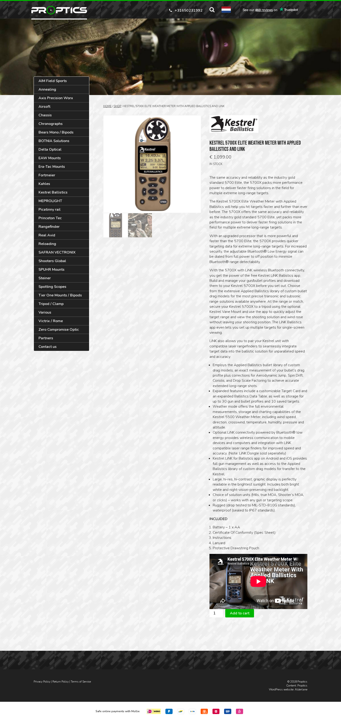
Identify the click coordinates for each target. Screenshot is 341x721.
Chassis (45, 115)
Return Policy (60, 681)
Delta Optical (50, 149)
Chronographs (51, 123)
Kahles (44, 183)
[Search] (212, 9)
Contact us (48, 346)
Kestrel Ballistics (53, 192)
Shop (117, 106)
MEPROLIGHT (50, 200)
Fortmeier (47, 175)
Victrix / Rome (51, 321)
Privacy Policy (42, 681)
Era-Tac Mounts (52, 166)
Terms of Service (81, 681)
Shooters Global (52, 261)
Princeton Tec (50, 218)
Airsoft (44, 106)
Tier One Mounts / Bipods (60, 295)
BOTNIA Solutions (54, 140)
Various (45, 312)
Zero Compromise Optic (59, 329)
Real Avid (47, 235)
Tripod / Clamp (51, 303)
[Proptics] (59, 10)
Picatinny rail (50, 209)
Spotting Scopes (52, 286)
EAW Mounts (50, 158)
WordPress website (281, 689)
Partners (46, 338)
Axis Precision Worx (56, 98)
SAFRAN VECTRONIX (57, 252)
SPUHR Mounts (51, 269)
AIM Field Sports (53, 80)
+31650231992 (189, 10)
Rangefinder (49, 226)
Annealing (47, 89)
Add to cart (239, 613)
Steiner (45, 278)
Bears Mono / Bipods (56, 132)
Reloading (47, 243)
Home (107, 106)
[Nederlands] (226, 9)
